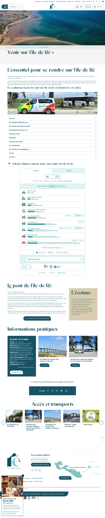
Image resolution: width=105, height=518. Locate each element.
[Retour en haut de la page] (102, 437)
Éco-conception (60, 494)
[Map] (93, 1)
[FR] (103, 1)
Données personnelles (34, 494)
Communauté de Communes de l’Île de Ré (60, 487)
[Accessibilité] (96, 1)
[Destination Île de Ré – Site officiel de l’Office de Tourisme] (52, 7)
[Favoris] (99, 1)
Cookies (26, 494)
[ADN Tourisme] (34, 497)
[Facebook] (32, 470)
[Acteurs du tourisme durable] (38, 497)
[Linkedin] (39, 470)
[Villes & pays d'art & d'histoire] (29, 497)
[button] (103, 1)
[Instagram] (36, 470)
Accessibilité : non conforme (48, 494)
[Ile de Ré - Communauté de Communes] (25, 497)
